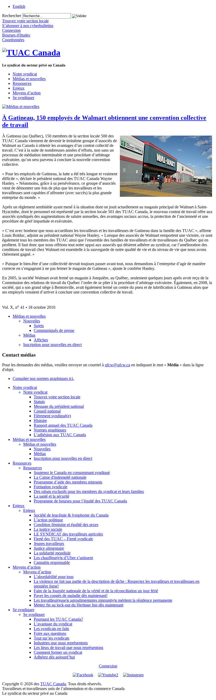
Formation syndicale (50, 487)
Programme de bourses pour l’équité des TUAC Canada (80, 501)
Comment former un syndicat (58, 652)
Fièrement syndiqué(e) (52, 416)
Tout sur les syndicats (51, 638)
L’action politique (48, 520)
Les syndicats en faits (51, 628)
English (19, 6)
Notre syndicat (25, 74)
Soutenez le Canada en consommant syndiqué (72, 472)
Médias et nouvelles (29, 78)
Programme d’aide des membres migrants (68, 482)
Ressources (22, 83)
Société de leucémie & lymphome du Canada (71, 515)
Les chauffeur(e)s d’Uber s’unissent (63, 557)
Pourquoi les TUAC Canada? (58, 619)
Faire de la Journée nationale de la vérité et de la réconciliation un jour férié (96, 591)
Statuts (39, 401)
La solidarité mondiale (52, 553)
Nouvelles (31, 321)
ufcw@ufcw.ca (117, 365)
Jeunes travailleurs (49, 543)
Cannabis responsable (52, 562)
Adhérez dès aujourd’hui (54, 657)
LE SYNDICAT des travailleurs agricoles (68, 534)
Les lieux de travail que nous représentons (68, 647)
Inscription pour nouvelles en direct (52, 344)
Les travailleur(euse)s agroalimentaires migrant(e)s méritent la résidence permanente (103, 600)
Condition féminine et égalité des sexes (66, 524)
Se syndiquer (23, 97)
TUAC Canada (53, 684)
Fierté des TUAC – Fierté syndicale (63, 539)
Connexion (108, 666)
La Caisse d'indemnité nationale (60, 477)
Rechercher (11, 15)
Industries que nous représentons (61, 643)
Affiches (41, 340)
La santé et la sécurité (51, 496)
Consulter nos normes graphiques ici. (43, 378)
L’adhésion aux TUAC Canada (60, 435)
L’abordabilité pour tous (53, 576)
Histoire (40, 420)
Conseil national (47, 411)
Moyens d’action (27, 93)
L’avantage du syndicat (53, 624)
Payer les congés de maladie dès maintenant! (70, 595)
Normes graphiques (50, 430)
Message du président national (59, 406)
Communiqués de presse (54, 330)
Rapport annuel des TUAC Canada (63, 425)
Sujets (39, 325)
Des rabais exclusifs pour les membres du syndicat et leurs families (89, 491)
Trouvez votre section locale (57, 397)
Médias (29, 335)
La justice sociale (48, 529)
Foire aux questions (50, 633)
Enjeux (18, 88)
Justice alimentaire (49, 548)
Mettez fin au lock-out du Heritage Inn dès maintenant (78, 605)
